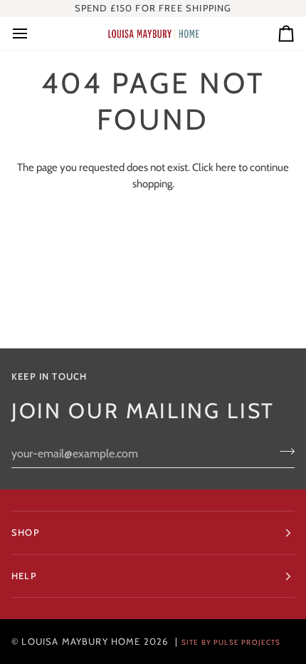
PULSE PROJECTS (246, 642)
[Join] (283, 451)
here (226, 167)
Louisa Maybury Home (80, 641)
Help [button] (24, 575)
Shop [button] (25, 532)
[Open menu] (32, 33)
